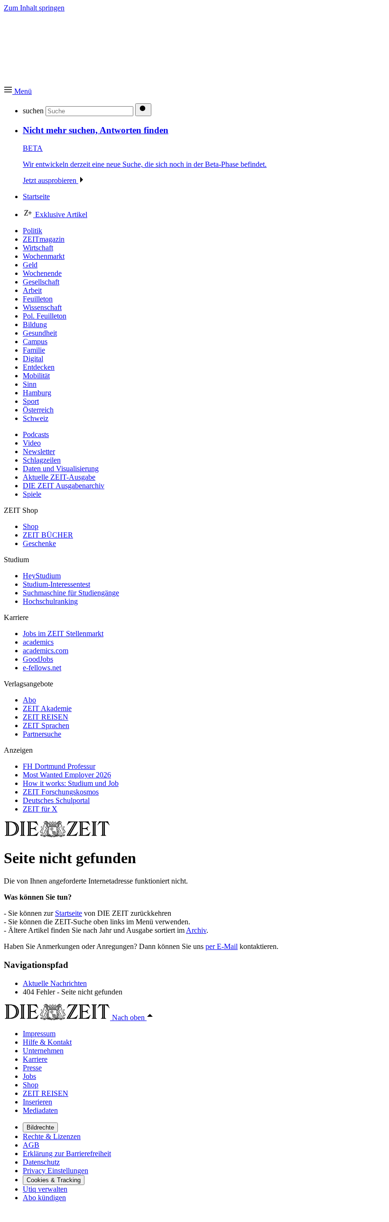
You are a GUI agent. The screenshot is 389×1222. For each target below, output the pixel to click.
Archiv (196, 930)
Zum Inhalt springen (34, 8)
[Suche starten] (143, 109)
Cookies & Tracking (54, 1180)
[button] (18, 91)
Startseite (68, 913)
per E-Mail (221, 946)
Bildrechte (40, 1127)
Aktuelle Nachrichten (55, 983)
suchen (33, 111)
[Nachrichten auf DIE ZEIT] (57, 834)
